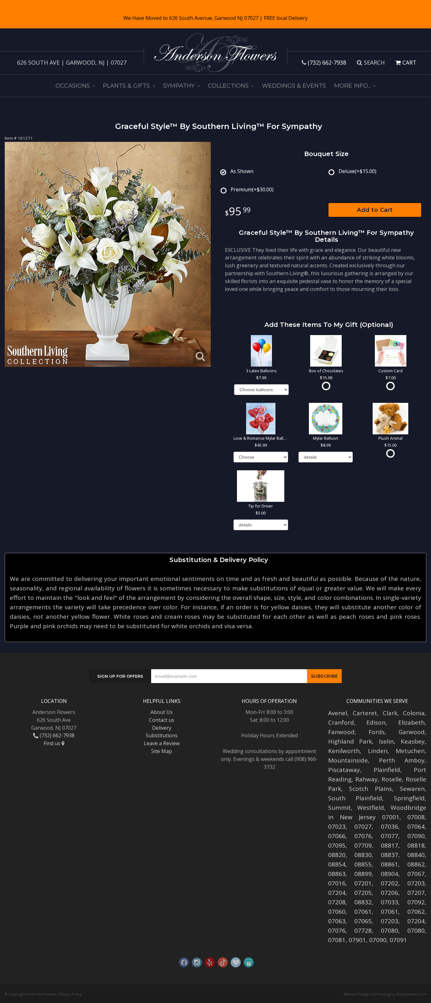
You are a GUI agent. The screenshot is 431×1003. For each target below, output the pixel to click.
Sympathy (179, 85)
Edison (376, 722)
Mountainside (348, 760)
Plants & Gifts (126, 85)
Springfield (409, 798)
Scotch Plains (370, 789)
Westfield (370, 807)
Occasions (73, 85)
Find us (53, 743)
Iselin (386, 741)
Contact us (161, 719)
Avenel (337, 713)
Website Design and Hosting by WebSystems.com (385, 994)
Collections (228, 85)
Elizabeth (411, 722)
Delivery (161, 727)
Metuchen (410, 751)
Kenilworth (344, 751)
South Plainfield (355, 798)
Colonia (414, 713)
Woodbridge (408, 807)
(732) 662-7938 (327, 62)
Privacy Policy (70, 994)
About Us (162, 712)
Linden (377, 751)
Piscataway (344, 770)
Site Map (161, 751)
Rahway (366, 779)
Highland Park (350, 741)
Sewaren (412, 789)
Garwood (412, 732)
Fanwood (341, 732)
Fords (377, 732)
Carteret (365, 713)
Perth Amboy (402, 760)
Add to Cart (375, 209)
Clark (390, 713)
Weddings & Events (294, 85)
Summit (339, 807)
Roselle (391, 779)
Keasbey (413, 741)
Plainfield (387, 770)
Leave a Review (162, 743)
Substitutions (162, 735)
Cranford (341, 722)
